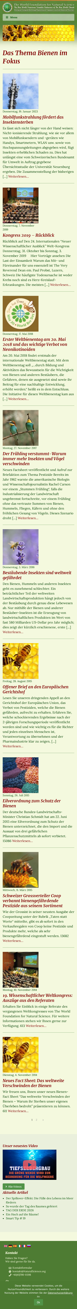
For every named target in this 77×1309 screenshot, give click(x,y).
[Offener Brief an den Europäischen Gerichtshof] (20, 661)
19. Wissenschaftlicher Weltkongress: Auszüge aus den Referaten (38, 998)
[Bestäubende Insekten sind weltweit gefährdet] (20, 547)
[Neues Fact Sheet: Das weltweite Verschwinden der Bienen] (20, 1055)
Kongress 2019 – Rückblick (28, 235)
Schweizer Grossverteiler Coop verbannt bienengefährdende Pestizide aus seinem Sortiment (32, 900)
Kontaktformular (22, 1267)
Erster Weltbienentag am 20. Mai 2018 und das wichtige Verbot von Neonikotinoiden (35, 344)
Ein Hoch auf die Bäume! (22, 1214)
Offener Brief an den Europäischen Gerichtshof (35, 689)
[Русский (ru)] (29, 1245)
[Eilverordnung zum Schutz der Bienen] (20, 776)
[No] (72, 1295)
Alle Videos (14, 1186)
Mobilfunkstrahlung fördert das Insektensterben (33, 120)
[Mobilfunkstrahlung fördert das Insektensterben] (20, 92)
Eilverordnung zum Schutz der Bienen (32, 803)
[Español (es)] (15, 1245)
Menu (13, 17)
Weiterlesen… (18, 176)
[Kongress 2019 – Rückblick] (20, 206)
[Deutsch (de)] (10, 1245)
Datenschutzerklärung (60, 1292)
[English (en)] (5, 1245)
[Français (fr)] (24, 1245)
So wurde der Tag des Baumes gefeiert (31, 1206)
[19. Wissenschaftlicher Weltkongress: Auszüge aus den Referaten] (20, 970)
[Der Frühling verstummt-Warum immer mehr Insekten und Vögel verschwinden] (20, 428)
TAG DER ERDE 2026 (20, 1210)
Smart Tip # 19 (15, 1218)
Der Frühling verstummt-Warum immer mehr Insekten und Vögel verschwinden (34, 458)
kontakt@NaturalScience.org (29, 1271)
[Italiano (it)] (19, 1245)
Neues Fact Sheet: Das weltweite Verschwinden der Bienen (33, 1083)
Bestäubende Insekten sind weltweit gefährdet (37, 575)
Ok (38, 1302)
